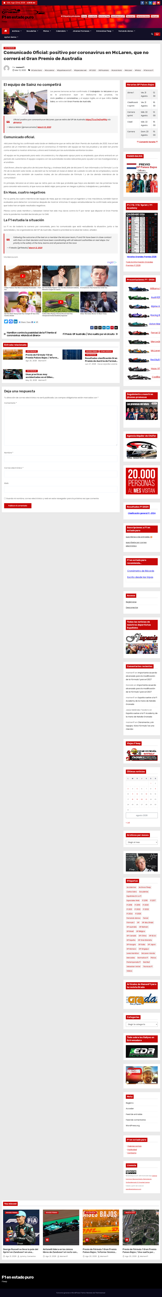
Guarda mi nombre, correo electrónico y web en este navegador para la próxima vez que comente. (52, 498)
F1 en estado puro (17, 17)
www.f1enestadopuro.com (133, 1189)
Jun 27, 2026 (90, 364)
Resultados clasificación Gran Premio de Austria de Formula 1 (101, 361)
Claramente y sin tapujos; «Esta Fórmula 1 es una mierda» (140, 725)
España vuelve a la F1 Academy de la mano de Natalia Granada (141, 701)
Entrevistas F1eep (104, 31)
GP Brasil (130, 931)
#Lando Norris (116, 70)
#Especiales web (80, 70)
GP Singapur (144, 949)
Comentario (10, 403)
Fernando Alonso (143, 16)
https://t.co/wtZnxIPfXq (96, 119)
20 (142, 799)
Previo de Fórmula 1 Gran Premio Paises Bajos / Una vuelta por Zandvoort (139, 1252)
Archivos (16, 31)
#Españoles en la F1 (64, 70)
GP (138, 922)
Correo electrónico (13, 468)
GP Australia (132, 927)
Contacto (131, 1153)
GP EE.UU (152, 936)
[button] (152, 34)
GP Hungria (131, 944)
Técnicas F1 (131, 16)
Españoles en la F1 (117, 16)
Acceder (130, 1108)
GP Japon (152, 944)
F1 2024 (130, 914)
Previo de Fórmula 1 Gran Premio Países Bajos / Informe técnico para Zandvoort (42, 358)
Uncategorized (9, 48)
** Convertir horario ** (147, 141)
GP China (142, 936)
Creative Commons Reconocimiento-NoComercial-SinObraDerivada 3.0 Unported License (141, 1179)
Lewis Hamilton (133, 953)
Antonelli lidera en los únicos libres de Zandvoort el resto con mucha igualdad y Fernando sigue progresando (60, 1253)
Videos (129, 971)
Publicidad (132, 1149)
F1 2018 (129, 905)
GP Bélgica (140, 931)
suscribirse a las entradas (138, 537)
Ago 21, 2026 (11, 1256)
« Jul (128, 822)
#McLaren (128, 70)
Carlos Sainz (132, 892)
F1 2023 (146, 909)
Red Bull (146, 962)
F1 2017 (153, 900)
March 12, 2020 (44, 127)
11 (132, 794)
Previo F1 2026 (130, 1213)
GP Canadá (131, 936)
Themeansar (100, 1293)
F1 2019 (137, 905)
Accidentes (131, 887)
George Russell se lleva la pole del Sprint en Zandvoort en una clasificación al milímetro (20, 1252)
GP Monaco (131, 949)
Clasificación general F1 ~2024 (142, 513)
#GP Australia (104, 70)
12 (137, 794)
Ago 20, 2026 (31, 361)
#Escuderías (49, 70)
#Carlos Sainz (36, 70)
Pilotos (84, 16)
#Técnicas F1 (148, 70)
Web (6, 483)
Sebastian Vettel (133, 966)
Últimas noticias (106, 351)
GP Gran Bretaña (145, 940)
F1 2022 (137, 909)
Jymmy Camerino (27, 1256)
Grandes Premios (92, 351)
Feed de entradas (134, 1114)
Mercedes (131, 958)
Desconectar (132, 607)
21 (146, 799)
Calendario (61, 31)
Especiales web (133, 900)
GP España (131, 940)
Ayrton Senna (10, 37)
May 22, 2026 (31, 380)
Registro (130, 1103)
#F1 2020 (92, 70)
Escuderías (93, 16)
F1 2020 (146, 905)
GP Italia (141, 944)
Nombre (8, 452)
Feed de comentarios (136, 1119)
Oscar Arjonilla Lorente (107, 364)
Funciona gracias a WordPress (68, 1293)
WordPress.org (133, 1125)
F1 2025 (138, 914)
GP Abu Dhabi (147, 922)
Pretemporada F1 (134, 962)
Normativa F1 (143, 958)
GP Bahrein (143, 927)
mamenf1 (20, 67)
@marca (17, 122)
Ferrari (145, 918)
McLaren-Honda (148, 953)
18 (132, 799)
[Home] (5, 31)
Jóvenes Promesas (81, 31)
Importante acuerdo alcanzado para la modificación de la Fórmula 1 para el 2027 (141, 676)
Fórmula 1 (154, 16)
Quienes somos (134, 1146)
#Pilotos (138, 70)
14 (146, 794)
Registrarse (131, 602)
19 (137, 799)
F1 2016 (145, 900)
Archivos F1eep (104, 16)
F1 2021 (129, 909)
